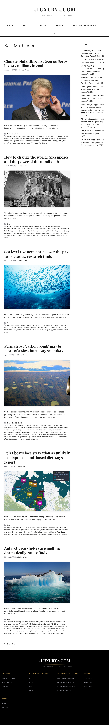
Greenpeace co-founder (42, 228)
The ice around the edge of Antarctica (25, 633)
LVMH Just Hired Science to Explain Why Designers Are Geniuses (93, 142)
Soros (60, 141)
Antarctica (10, 325)
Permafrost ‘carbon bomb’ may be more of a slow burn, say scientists (33, 348)
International (25, 628)
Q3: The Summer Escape (66, 686)
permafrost (8, 432)
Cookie (5, 707)
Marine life (31, 233)
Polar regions (41, 434)
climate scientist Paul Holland (14, 626)
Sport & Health (17, 423)
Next (15, 644)
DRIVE (10, 25)
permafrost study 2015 (12, 434)
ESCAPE (59, 25)
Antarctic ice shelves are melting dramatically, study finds (32, 550)
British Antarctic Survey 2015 (42, 624)
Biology (32, 527)
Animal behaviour (13, 527)
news (22, 141)
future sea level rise (57, 626)
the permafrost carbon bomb (19, 439)
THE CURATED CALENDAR (85, 25)
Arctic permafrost (17, 425)
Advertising (7, 682)
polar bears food (28, 532)
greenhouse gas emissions (14, 427)
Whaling (53, 235)
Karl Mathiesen (61, 138)
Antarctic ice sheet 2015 (30, 622)
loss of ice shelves (48, 628)
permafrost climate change (56, 432)
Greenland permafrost (40, 427)
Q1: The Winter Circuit (65, 678)
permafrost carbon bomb (36, 432)
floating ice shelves (42, 626)
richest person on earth (42, 141)
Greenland (28, 427)
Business (10, 134)
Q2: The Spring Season (65, 682)
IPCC (62, 327)
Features (17, 228)
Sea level (33, 330)
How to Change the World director (45, 231)
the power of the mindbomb (33, 235)
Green (16, 134)
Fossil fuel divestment (27, 138)
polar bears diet (16, 532)
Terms (4, 703)
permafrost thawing (29, 434)
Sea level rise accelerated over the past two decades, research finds (37, 254)
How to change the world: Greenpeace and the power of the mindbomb (36, 159)
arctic (9, 425)
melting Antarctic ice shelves (14, 631)
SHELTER (42, 25)
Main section (60, 628)
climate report (37, 325)
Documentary (55, 226)
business (15, 136)
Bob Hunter (29, 226)
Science (26, 330)
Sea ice (49, 534)
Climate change (24, 136)
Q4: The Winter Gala (65, 690)
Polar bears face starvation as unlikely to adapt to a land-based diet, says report (37, 457)
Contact (5, 686)
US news (34, 143)
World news (43, 143)
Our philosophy (8, 678)
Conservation (39, 226)
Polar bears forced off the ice (45, 532)
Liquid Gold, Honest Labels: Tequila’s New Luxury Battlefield (92, 53)
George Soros (50, 138)
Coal (66, 136)
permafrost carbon (20, 432)
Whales (46, 235)
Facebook (88, 678)
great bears (25, 530)
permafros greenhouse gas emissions (48, 430)
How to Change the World (22, 231)
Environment (14, 138)
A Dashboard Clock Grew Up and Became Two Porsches (91, 80)
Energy (6, 138)
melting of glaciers (22, 430)
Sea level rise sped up (44, 330)
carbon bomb (35, 425)
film (22, 228)
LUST (25, 25)
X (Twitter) (88, 686)
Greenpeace (28, 228)
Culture (47, 226)
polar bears (50, 530)
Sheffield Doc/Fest (48, 233)
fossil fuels (40, 138)
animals (16, 226)
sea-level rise (58, 330)
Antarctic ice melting (14, 622)
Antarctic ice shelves (47, 622)
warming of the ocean (47, 633)
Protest (39, 233)
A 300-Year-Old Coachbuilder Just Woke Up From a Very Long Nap (92, 68)
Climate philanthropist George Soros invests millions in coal (35, 63)
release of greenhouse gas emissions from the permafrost (33, 437)
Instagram (88, 682)
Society (54, 141)
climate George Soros (39, 136)
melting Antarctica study (34, 631)
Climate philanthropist (55, 136)
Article (9, 136)
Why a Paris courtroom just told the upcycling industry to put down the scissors (92, 121)
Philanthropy (29, 141)
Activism (10, 226)
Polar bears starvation (21, 534)
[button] (15, 25)
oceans (19, 330)
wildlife (59, 235)
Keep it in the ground (11, 141)
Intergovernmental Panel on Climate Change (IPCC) (41, 327)
